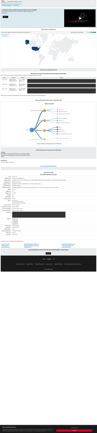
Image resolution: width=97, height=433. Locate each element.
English (44, 259)
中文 (54, 259)
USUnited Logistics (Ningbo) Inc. (31, 244)
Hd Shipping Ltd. (28, 247)
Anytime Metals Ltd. (66, 247)
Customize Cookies (58, 264)
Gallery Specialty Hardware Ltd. (31, 245)
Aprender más (42, 95)
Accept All (74, 430)
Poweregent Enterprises (67, 245)
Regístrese (5, 16)
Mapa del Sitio (30, 264)
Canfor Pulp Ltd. (5, 245)
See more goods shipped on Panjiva (48, 166)
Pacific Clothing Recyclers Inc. (69, 244)
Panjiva (4, 1)
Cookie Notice (49, 264)
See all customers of (49, 143)
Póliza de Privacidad (39, 264)
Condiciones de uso (20, 264)
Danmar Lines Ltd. (5, 244)
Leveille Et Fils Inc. (5, 247)
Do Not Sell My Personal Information (73, 264)
